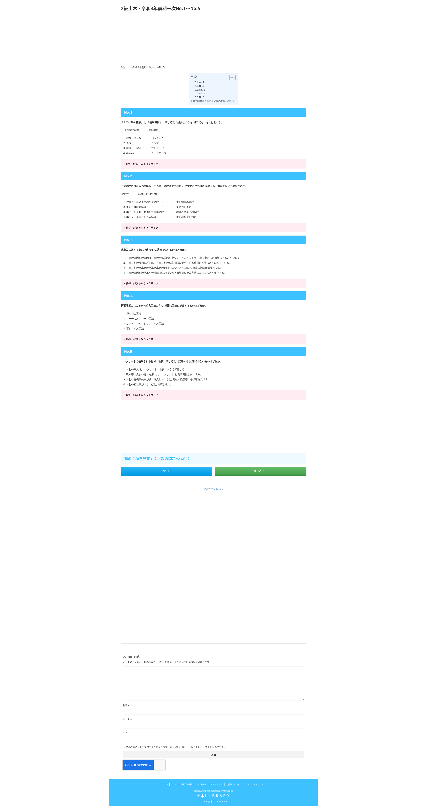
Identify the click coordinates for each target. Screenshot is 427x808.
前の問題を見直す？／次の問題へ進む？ (214, 101)
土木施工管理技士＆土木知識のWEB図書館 (213, 790)
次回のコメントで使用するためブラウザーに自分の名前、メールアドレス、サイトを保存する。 (176, 746)
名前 (126, 705)
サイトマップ (217, 784)
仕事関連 (202, 784)
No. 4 (202, 93)
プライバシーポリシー (254, 784)
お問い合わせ (233, 784)
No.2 (201, 86)
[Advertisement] (213, 38)
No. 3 (202, 89)
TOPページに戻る (213, 488)
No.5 (201, 97)
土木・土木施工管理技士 (183, 784)
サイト (126, 732)
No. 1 (201, 82)
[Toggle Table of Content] (231, 77)
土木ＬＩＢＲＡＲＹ (213, 795)
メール (127, 719)
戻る (163, 471)
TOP (166, 784)
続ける (258, 471)
